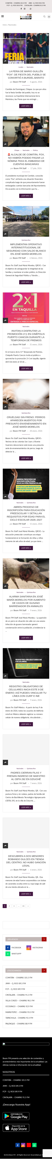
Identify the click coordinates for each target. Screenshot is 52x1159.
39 (23, 906)
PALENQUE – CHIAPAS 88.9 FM (18, 1024)
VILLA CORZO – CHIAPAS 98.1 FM (19, 1001)
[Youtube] (29, 1145)
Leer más (25, 106)
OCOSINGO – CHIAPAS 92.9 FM (19, 1006)
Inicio (5, 25)
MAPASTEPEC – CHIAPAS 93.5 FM (19, 1012)
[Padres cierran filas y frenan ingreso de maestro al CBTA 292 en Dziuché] (26, 749)
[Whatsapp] (30, 9)
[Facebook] (21, 9)
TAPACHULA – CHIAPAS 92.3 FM (19, 1018)
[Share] (5, 61)
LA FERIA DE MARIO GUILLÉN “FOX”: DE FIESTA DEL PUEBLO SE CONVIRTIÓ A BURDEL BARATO (26, 74)
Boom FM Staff (19, 82)
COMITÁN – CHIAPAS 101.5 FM (16, 3)
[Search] (44, 16)
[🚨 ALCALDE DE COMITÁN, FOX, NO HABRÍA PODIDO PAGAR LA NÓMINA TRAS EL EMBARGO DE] (26, 131)
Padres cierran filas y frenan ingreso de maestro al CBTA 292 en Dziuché (26, 776)
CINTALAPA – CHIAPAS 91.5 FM (34, 5)
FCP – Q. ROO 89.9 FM (14, 5)
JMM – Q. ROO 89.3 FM (37, 3)
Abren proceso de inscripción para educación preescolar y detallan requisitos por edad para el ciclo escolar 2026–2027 (26, 513)
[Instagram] (24, 9)
